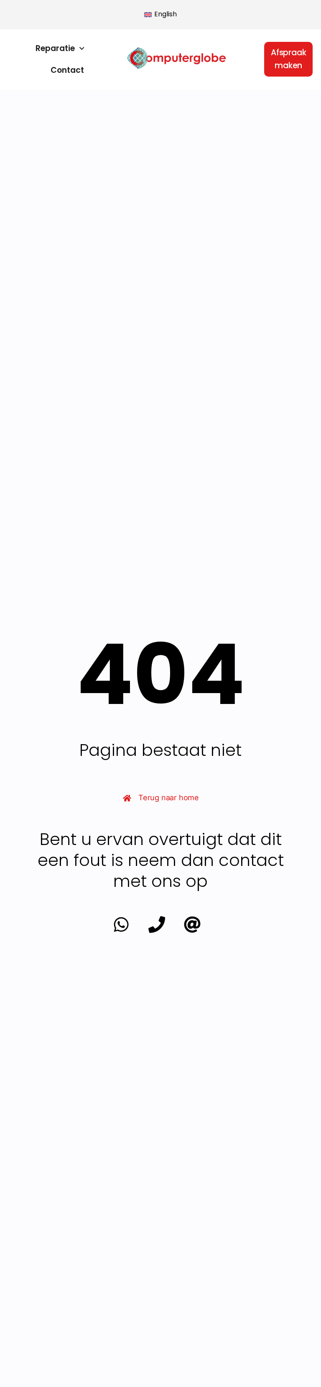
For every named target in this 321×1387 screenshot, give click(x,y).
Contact (67, 70)
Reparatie (55, 48)
